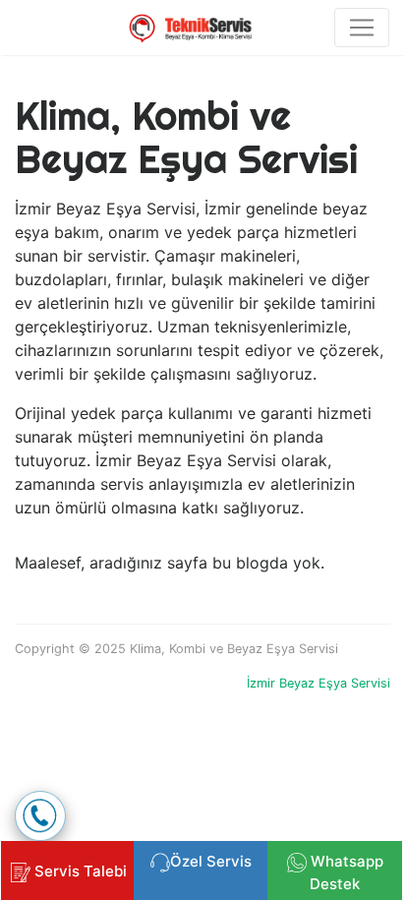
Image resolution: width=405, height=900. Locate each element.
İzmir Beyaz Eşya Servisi (318, 683)
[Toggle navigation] (361, 27)
